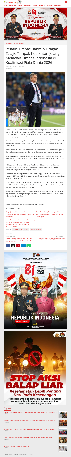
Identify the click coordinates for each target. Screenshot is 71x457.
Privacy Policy (23, 454)
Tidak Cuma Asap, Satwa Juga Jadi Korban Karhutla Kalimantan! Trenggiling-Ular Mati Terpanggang (50, 214)
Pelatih (26, 229)
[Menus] (66, 2)
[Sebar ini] (8, 245)
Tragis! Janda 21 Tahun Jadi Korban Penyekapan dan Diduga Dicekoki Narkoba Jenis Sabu (20, 214)
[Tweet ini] (13, 245)
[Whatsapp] (28, 245)
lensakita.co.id (17, 229)
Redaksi (31, 454)
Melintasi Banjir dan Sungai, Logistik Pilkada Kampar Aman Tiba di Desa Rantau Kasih (52, 238)
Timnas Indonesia (36, 229)
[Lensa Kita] (13, 2)
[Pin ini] (18, 245)
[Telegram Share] (23, 245)
